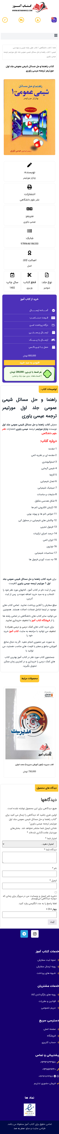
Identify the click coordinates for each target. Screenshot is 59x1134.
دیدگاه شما (50, 850)
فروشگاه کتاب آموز (41, 620)
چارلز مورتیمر (29, 178)
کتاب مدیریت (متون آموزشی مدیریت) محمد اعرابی (34, 764)
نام (54, 868)
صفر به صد (19, 1128)
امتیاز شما (51, 838)
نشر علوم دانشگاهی (29, 200)
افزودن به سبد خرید (29, 363)
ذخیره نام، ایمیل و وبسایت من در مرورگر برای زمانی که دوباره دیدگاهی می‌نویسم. (30, 897)
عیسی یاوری (29, 222)
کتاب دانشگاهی (45, 47)
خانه (54, 47)
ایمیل (53, 880)
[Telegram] (24, 934)
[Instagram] (35, 934)
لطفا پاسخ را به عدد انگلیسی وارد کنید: (38, 903)
